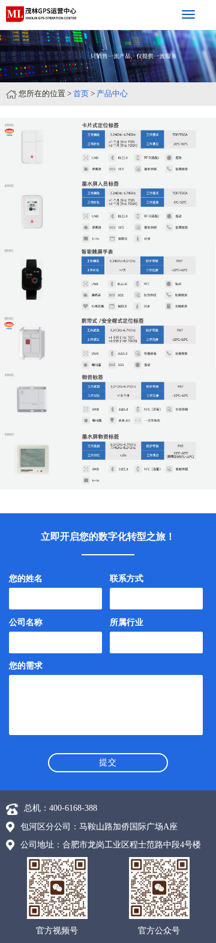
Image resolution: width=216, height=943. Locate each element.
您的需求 (26, 665)
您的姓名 (26, 578)
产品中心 (112, 93)
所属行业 (126, 622)
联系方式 (126, 578)
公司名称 (26, 622)
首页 (81, 93)
